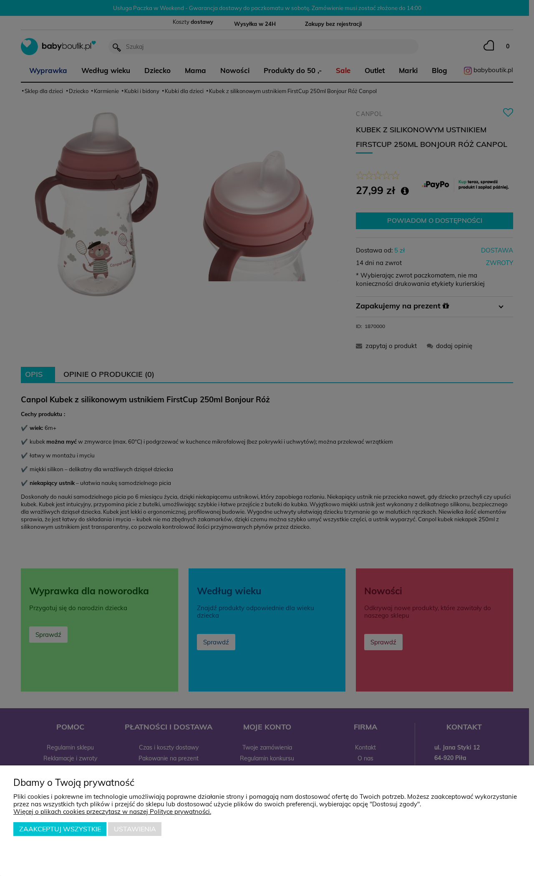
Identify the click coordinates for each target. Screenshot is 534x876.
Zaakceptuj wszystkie (60, 829)
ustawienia (135, 829)
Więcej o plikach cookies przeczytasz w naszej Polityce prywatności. (112, 811)
